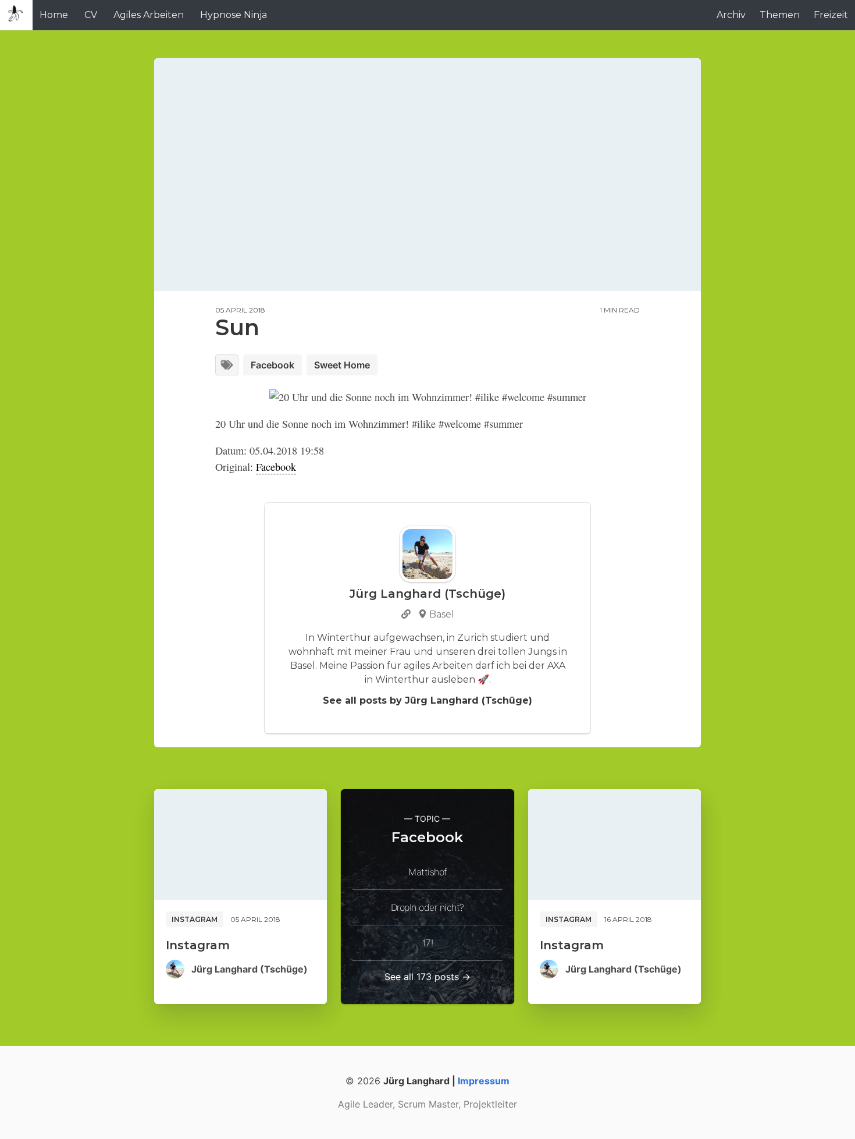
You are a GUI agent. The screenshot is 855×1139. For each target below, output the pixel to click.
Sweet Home (342, 365)
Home (54, 14)
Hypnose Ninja (233, 14)
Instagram (195, 919)
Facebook (272, 365)
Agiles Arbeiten (148, 14)
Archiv (731, 14)
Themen (780, 14)
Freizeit (831, 14)
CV (90, 14)
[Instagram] (240, 844)
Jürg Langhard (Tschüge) (249, 969)
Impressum (484, 1081)
